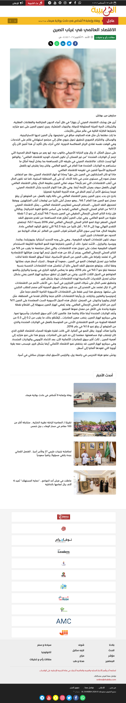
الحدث (111, 650)
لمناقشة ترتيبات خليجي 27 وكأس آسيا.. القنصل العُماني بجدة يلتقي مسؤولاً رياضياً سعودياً (43, 453)
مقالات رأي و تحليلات (105, 37)
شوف (81, 645)
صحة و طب (78, 661)
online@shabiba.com (106, 680)
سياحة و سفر (44, 645)
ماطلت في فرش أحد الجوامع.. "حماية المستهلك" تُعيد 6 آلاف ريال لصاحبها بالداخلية (42, 482)
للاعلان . (101, 688)
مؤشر (111, 656)
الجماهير (109, 661)
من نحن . (112, 688)
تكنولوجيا (46, 652)
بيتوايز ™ (76, 692)
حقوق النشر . (74, 688)
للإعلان (15, 3)
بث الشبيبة (33, 3)
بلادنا (111, 645)
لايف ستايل (78, 650)
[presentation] (15, 20)
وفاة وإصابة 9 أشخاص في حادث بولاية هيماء (69, 20)
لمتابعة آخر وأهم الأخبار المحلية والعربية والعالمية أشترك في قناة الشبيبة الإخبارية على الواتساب (77, 670)
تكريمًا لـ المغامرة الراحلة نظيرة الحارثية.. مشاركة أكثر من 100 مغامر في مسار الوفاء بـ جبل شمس (42, 424)
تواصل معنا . (89, 688)
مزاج (82, 656)
